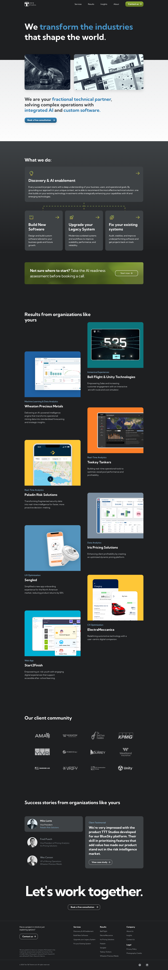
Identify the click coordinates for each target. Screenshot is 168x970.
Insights (129, 935)
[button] (78, 4)
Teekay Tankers (105, 952)
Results (91, 4)
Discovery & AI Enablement (83, 931)
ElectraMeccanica (106, 935)
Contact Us (131, 939)
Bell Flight (103, 931)
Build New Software (80, 935)
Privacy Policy (132, 949)
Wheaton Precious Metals (109, 956)
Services (78, 4)
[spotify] (139, 965)
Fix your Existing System (82, 944)
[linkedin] (147, 965)
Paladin (102, 944)
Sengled (103, 948)
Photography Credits (134, 953)
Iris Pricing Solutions (107, 939)
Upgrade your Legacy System (84, 939)
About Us (130, 931)
